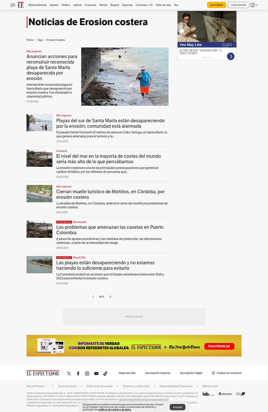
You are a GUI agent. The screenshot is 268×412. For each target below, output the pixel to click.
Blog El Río (79, 257)
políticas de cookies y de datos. (114, 409)
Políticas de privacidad (99, 386)
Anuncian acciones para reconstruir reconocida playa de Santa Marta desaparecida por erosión (51, 67)
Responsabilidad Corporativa (176, 386)
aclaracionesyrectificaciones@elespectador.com (144, 399)
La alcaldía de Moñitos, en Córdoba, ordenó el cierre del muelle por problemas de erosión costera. (112, 205)
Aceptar (177, 407)
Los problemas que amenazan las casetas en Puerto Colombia (110, 230)
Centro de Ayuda (67, 386)
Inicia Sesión (238, 5)
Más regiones (34, 51)
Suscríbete (216, 5)
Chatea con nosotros (229, 373)
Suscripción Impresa (157, 373)
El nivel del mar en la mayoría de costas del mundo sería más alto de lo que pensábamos (108, 159)
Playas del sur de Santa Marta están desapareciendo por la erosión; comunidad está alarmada (110, 123)
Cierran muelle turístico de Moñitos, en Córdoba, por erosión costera (110, 194)
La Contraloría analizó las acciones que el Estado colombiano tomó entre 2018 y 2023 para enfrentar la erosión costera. (110, 276)
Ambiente (61, 151)
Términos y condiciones (136, 386)
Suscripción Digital (191, 373)
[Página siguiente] (110, 298)
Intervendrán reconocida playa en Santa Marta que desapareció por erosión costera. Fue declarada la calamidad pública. (49, 90)
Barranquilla (80, 222)
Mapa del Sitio (127, 373)
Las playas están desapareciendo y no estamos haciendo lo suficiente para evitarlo (105, 265)
